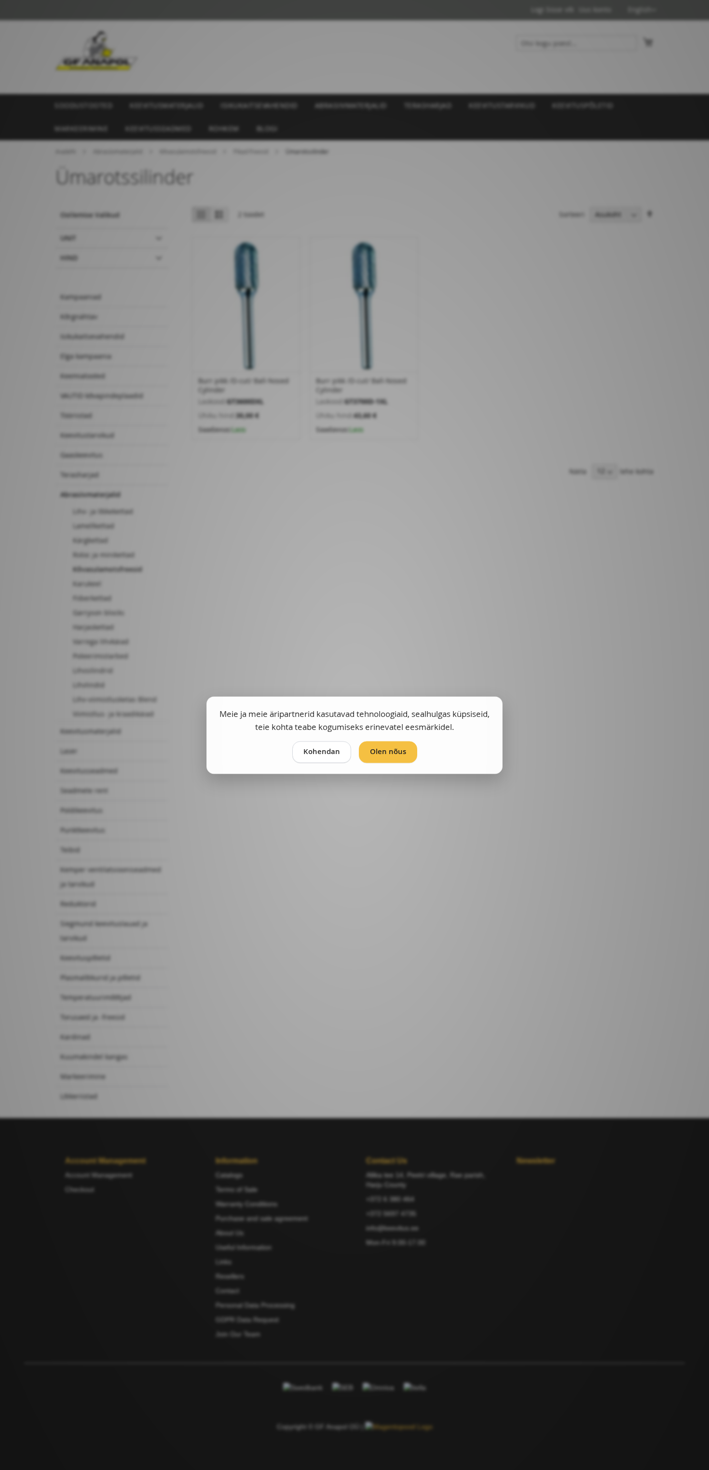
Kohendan (321, 751)
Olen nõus (388, 751)
